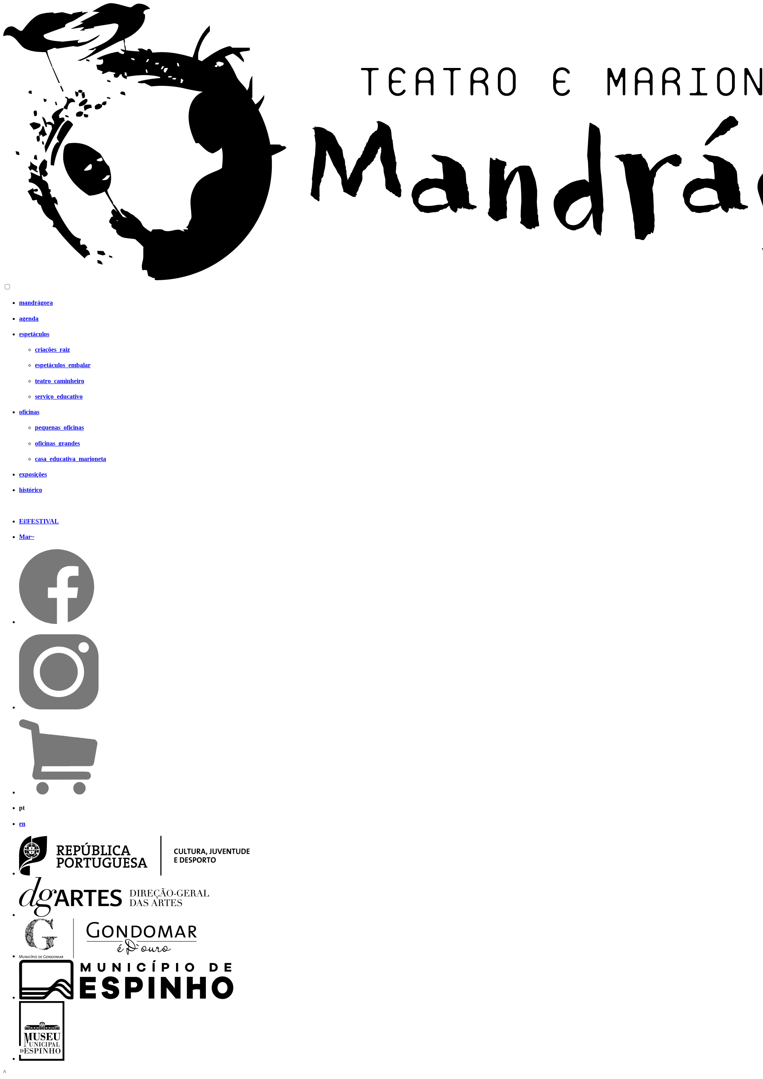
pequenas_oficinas (59, 427)
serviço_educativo (59, 396)
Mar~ (26, 536)
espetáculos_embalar (63, 365)
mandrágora (36, 302)
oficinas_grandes (57, 443)
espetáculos (34, 334)
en (22, 823)
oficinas (29, 412)
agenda (29, 318)
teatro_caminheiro (59, 381)
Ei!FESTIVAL (39, 521)
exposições (33, 474)
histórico (30, 489)
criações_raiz (52, 349)
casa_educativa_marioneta (70, 458)
